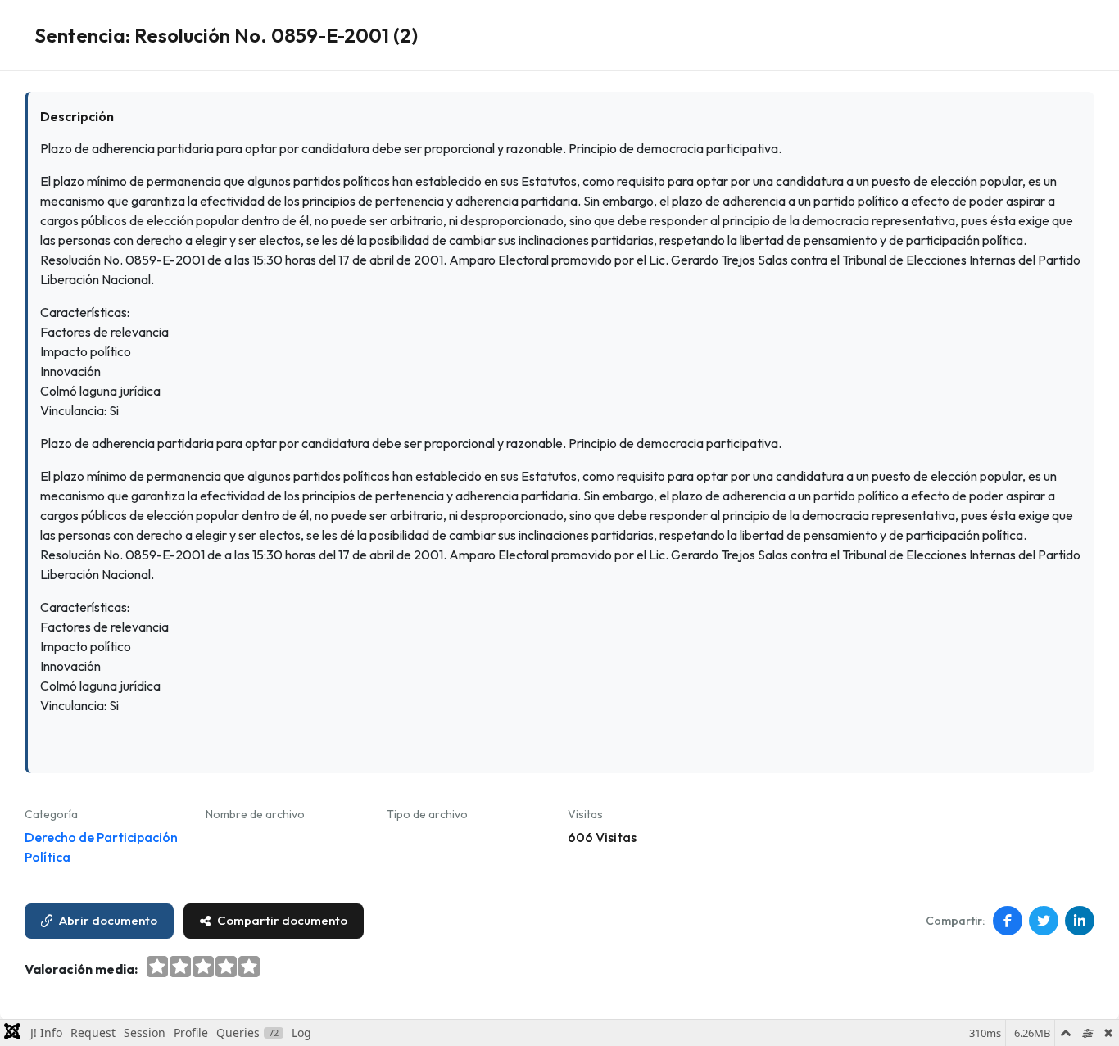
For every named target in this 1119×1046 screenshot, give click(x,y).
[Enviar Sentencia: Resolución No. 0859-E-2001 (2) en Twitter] (1043, 920)
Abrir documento (108, 920)
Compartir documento (282, 920)
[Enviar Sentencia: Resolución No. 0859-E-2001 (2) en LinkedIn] (1079, 920)
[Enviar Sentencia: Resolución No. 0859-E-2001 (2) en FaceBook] (1007, 920)
